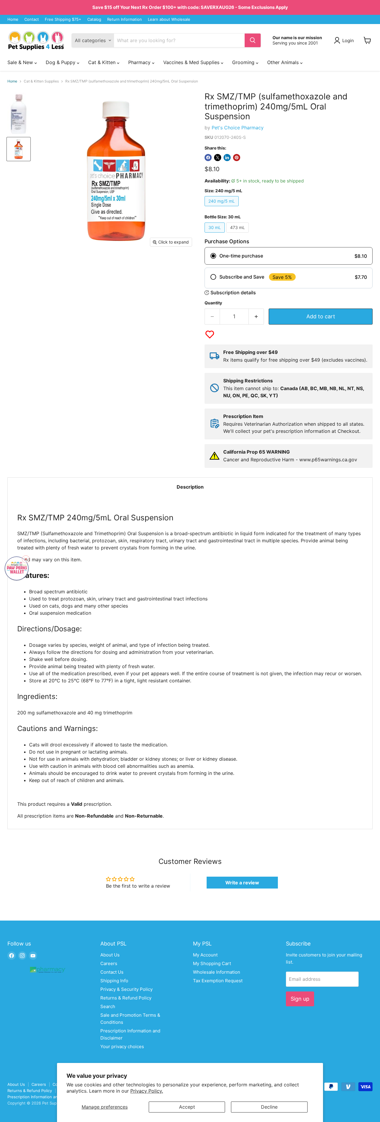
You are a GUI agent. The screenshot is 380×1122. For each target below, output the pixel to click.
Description (190, 487)
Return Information (124, 19)
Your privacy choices (122, 1046)
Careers (108, 963)
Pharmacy (140, 62)
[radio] (289, 256)
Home (12, 19)
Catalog (94, 19)
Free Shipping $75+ (63, 19)
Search (107, 1006)
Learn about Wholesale (169, 19)
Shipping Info (114, 980)
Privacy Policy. (146, 1091)
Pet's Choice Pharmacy (238, 128)
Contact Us (112, 972)
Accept (187, 1107)
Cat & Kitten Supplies (41, 81)
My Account (205, 955)
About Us (110, 955)
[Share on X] (217, 157)
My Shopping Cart (212, 963)
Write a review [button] (242, 883)
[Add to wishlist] (210, 334)
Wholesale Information (216, 972)
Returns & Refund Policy (125, 998)
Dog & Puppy (61, 62)
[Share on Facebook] (208, 157)
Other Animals (283, 62)
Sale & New (20, 62)
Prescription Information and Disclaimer (43, 1096)
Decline (269, 1107)
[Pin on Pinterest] (236, 157)
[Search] (253, 40)
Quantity (213, 303)
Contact (31, 19)
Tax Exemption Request (218, 980)
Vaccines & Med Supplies (192, 62)
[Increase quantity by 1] (256, 317)
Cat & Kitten (102, 62)
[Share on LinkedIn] (227, 157)
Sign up (300, 999)
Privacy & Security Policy (126, 989)
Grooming (244, 62)
